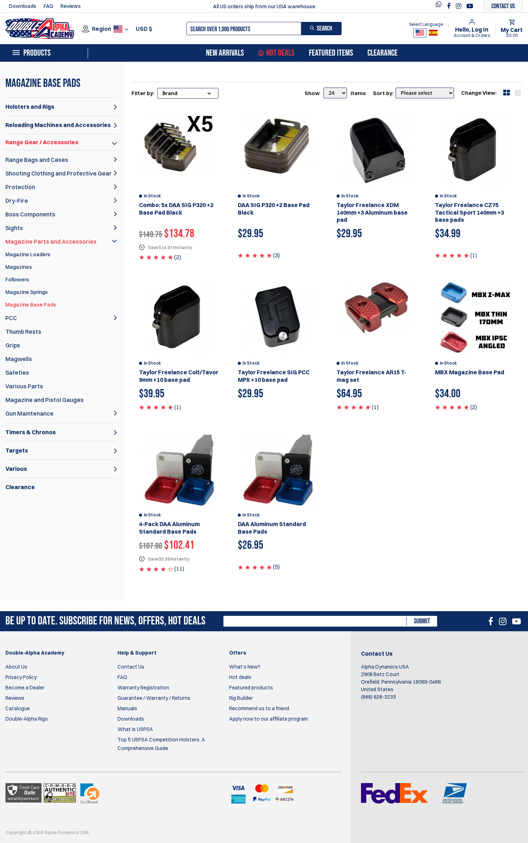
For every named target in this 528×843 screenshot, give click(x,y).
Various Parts (24, 386)
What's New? (244, 667)
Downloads (22, 6)
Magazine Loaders (27, 254)
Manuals (127, 708)
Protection (20, 187)
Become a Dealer (25, 687)
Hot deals (240, 677)
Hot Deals (280, 53)
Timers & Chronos (30, 432)
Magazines (18, 267)
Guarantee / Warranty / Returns (153, 698)
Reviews (70, 6)
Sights (14, 227)
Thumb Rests (23, 331)
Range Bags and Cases (36, 159)
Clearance (382, 53)
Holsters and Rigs (29, 106)
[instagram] (459, 6)
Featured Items (331, 53)
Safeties (17, 372)
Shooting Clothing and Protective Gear (58, 173)
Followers (17, 279)
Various (16, 468)
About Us (16, 667)
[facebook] (449, 6)
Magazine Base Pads (30, 304)
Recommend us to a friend (259, 708)
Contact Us (130, 667)
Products (37, 53)
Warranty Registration (143, 687)
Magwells (18, 358)
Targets (16, 450)
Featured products (251, 687)
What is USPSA (135, 729)
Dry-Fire (16, 200)
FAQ (48, 6)
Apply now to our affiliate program (268, 719)
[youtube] (470, 6)
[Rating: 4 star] (156, 568)
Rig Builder (241, 698)
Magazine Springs (26, 292)
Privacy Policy (21, 677)
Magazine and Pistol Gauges (44, 399)
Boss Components (30, 214)
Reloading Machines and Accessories (58, 124)
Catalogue (17, 708)
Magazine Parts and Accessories (51, 241)
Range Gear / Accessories (41, 142)
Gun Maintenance (29, 413)
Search (324, 28)
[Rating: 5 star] (156, 257)
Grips (12, 345)
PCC (11, 318)
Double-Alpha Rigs (26, 719)
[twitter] (440, 6)
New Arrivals (225, 53)
